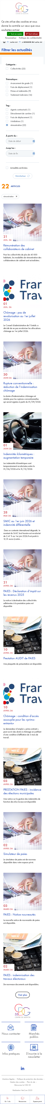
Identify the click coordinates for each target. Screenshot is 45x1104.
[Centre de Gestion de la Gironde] (22, 1011)
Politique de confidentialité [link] (30, 37)
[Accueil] (4, 41)
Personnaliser (10, 37)
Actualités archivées (18, 167)
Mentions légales (8, 1079)
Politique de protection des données (30, 1079)
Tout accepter (16, 33)
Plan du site (31, 1082)
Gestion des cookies (17, 1082)
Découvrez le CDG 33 (22, 1085)
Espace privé (37, 1101)
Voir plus (22, 994)
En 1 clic (7, 1101)
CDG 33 (14, 41)
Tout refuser (33, 33)
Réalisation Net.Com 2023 (22, 1090)
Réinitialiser (21, 175)
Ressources (22, 1101)
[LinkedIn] (22, 1068)
